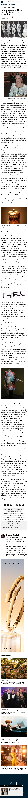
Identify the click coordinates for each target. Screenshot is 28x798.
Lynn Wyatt (12, 414)
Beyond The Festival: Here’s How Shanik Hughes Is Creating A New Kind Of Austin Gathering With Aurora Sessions (13, 684)
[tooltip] (5, 505)
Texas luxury (20, 517)
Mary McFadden (19, 515)
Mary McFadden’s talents (13, 57)
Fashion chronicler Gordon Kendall (14, 513)
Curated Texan (19, 509)
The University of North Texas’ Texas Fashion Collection (13, 522)
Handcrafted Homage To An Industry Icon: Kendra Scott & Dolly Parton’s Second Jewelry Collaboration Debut (14, 770)
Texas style (7, 519)
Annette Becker (8, 509)
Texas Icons (4, 5)
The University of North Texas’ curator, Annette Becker (13, 303)
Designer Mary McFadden (14, 511)
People (10, 5)
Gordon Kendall (17, 17)
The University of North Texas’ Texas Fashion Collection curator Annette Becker (13, 527)
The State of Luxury (18, 519)
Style (13, 5)
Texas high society (9, 517)
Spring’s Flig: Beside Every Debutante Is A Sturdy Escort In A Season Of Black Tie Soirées (15, 790)
